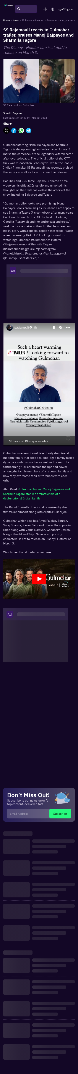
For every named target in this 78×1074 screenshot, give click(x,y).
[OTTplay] (8, 9)
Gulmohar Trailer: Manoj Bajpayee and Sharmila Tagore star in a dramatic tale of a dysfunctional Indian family (36, 493)
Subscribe (60, 813)
